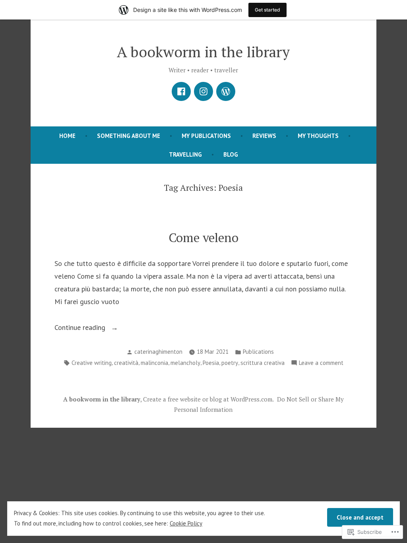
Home (67, 136)
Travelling (185, 154)
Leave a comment (321, 363)
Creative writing (92, 363)
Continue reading (80, 328)
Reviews (264, 136)
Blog (230, 154)
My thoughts (318, 136)
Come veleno (203, 237)
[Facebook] (181, 91)
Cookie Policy (186, 523)
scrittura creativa (262, 363)
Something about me (128, 136)
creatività (126, 363)
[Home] (225, 91)
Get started (267, 10)
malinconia (154, 363)
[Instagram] (203, 91)
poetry (229, 363)
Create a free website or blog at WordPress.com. (208, 399)
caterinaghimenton (158, 351)
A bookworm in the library (203, 52)
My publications (206, 136)
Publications (258, 351)
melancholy (185, 363)
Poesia (211, 363)
